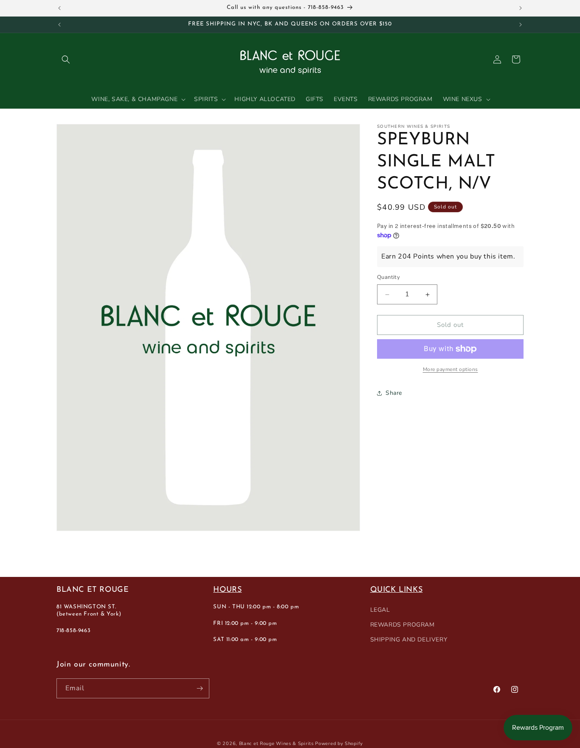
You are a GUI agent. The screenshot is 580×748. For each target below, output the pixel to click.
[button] (65, 59)
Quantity (388, 277)
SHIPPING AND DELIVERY (409, 640)
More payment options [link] (450, 369)
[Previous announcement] (59, 8)
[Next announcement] (520, 8)
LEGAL (380, 610)
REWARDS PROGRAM (402, 625)
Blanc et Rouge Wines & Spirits (276, 743)
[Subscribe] (199, 688)
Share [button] (394, 393)
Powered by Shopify (339, 743)
